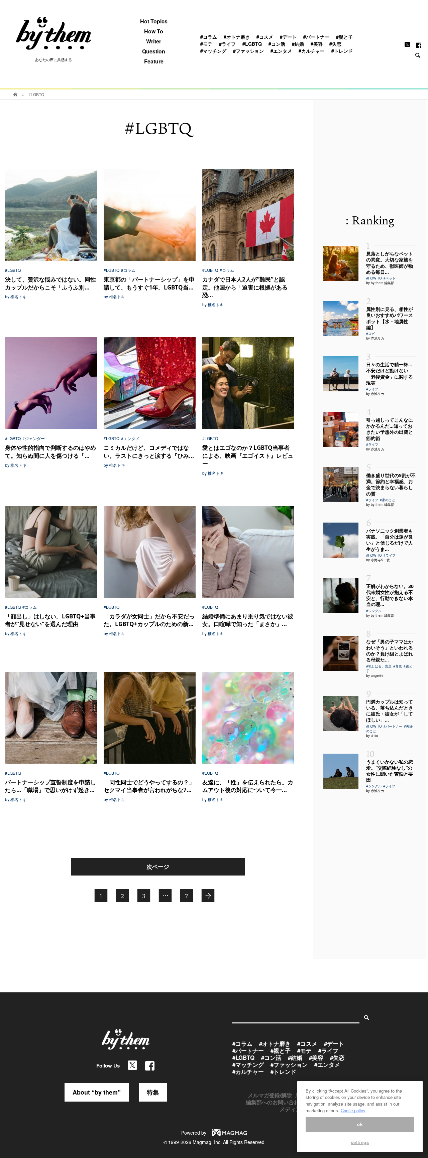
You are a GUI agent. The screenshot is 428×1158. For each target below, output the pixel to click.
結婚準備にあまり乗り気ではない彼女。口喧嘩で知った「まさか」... (247, 620)
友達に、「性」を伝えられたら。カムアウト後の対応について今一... (247, 786)
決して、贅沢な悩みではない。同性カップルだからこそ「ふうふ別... (50, 283)
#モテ (206, 43)
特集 (153, 1092)
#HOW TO (374, 278)
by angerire (375, 675)
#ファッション (248, 50)
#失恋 (335, 43)
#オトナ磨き (237, 36)
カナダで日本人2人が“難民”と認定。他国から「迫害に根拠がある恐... (245, 287)
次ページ (157, 866)
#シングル (374, 610)
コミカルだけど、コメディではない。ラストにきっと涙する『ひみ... (149, 451)
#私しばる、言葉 (379, 666)
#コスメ (264, 36)
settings (360, 1142)
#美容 (317, 43)
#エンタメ (281, 50)
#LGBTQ (252, 43)
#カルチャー (312, 50)
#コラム (208, 36)
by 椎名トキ (15, 297)
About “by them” (97, 1092)
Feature (154, 61)
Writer (153, 41)
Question (153, 51)
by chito (372, 735)
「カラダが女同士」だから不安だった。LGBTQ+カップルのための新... (149, 620)
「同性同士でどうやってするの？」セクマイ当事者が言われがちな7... (149, 786)
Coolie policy (353, 1110)
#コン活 (277, 43)
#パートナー (316, 36)
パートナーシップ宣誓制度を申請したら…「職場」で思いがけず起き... (50, 786)
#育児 (397, 666)
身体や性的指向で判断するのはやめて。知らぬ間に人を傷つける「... (50, 451)
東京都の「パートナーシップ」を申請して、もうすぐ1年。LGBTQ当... (149, 283)
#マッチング (213, 50)
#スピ (370, 333)
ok (359, 1124)
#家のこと (387, 500)
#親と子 (344, 36)
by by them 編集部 (380, 282)
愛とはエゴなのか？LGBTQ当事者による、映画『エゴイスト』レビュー (247, 455)
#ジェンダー (33, 438)
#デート (288, 36)
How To (153, 31)
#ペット (390, 278)
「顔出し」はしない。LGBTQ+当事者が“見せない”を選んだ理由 (50, 620)
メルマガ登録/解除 (270, 1095)
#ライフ (227, 43)
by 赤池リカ (375, 338)
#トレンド (342, 50)
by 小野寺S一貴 (378, 560)
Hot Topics (154, 21)
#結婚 (298, 43)
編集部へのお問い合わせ (275, 1102)
